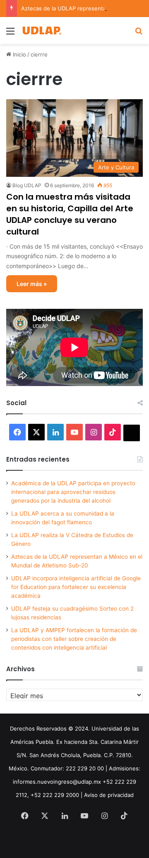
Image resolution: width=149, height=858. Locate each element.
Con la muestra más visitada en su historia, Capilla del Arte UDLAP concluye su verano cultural (69, 214)
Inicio (18, 54)
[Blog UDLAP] (41, 30)
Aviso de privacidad (109, 795)
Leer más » (32, 283)
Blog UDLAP (26, 185)
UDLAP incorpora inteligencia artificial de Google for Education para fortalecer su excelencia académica (76, 587)
